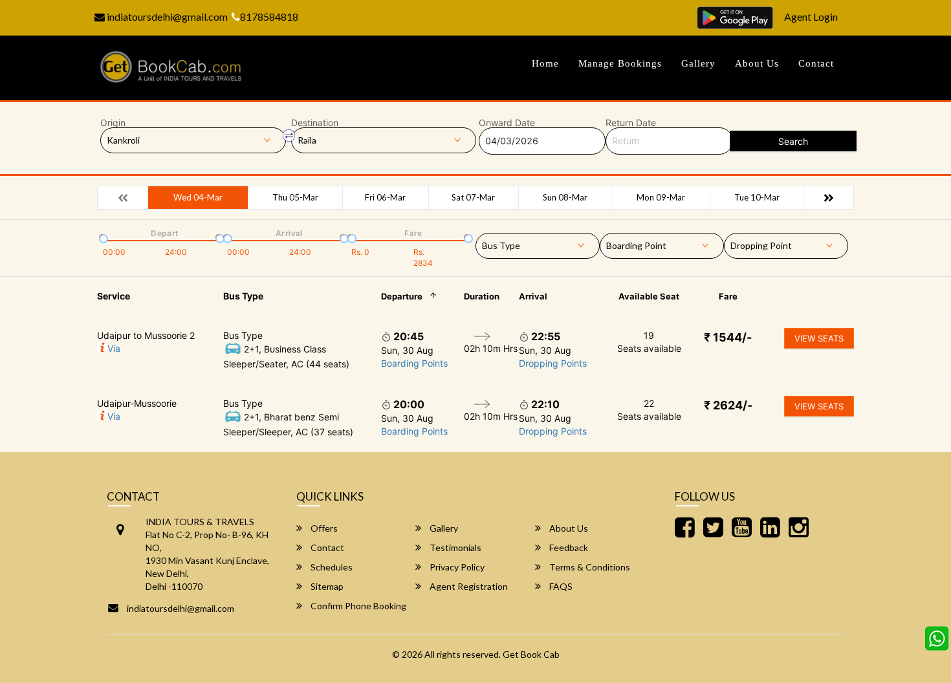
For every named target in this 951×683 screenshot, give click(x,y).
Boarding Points (414, 363)
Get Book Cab (531, 654)
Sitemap (326, 586)
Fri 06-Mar (385, 197)
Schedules (331, 566)
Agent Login (811, 16)
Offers (323, 528)
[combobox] (537, 243)
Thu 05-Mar (295, 197)
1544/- (728, 337)
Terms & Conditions (588, 566)
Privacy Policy (456, 566)
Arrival (533, 296)
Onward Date (507, 122)
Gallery (698, 63)
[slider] (102, 237)
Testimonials (454, 547)
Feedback (567, 547)
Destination (314, 122)
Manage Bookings (620, 63)
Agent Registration (468, 586)
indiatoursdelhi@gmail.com (166, 16)
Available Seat (648, 296)
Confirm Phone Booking (357, 605)
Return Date (631, 122)
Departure (401, 296)
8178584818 (269, 16)
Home (545, 63)
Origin (113, 122)
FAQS (560, 586)
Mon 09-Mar (661, 197)
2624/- (728, 405)
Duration (481, 296)
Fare (728, 296)
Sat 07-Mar (473, 197)
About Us (757, 63)
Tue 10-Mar (757, 197)
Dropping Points (553, 363)
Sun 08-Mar (565, 197)
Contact (816, 63)
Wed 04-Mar (198, 197)
